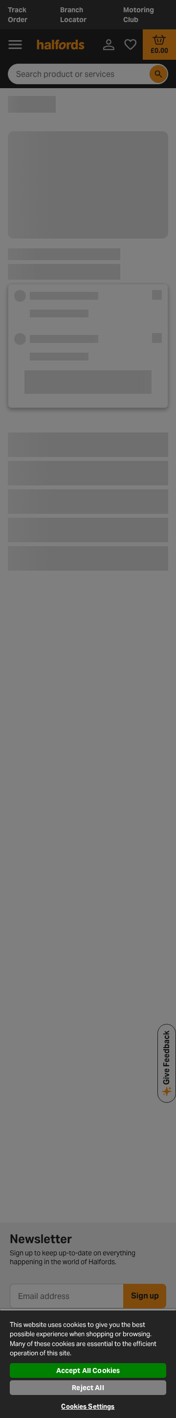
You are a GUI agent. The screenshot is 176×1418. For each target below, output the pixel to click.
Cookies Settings (87, 1406)
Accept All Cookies (88, 1370)
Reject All (88, 1387)
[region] (88, 1363)
